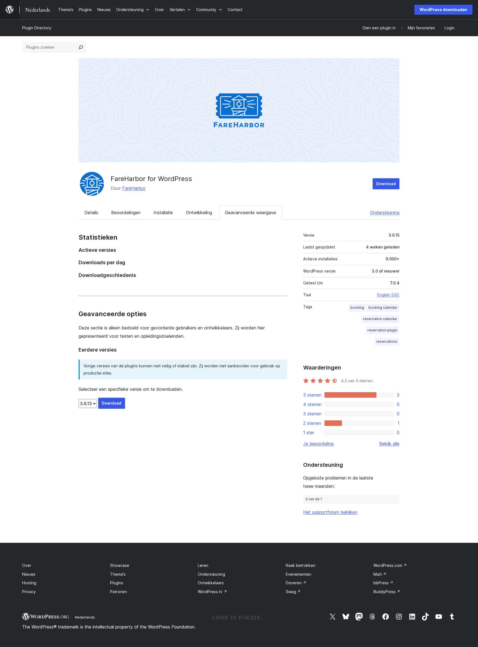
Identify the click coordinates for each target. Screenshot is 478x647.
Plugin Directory (36, 27)
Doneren (296, 582)
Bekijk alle (389, 443)
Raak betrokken (300, 565)
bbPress (383, 582)
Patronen (118, 591)
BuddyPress (386, 591)
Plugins (116, 582)
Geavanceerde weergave (250, 212)
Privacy (29, 591)
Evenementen (298, 574)
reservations (386, 341)
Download (386, 183)
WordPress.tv (212, 591)
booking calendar (382, 307)
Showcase (119, 565)
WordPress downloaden (443, 9)
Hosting (29, 582)
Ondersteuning (384, 212)
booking (357, 307)
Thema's (118, 574)
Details (91, 212)
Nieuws (28, 574)
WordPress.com (390, 565)
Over (26, 565)
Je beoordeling (318, 443)
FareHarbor (134, 188)
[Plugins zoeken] (80, 47)
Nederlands (85, 617)
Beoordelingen (126, 212)
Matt (379, 574)
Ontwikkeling (199, 212)
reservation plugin (382, 330)
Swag (293, 591)
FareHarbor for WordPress (151, 179)
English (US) (388, 294)
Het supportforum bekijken (330, 512)
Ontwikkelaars (211, 582)
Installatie (163, 212)
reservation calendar (380, 319)
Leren (203, 565)
